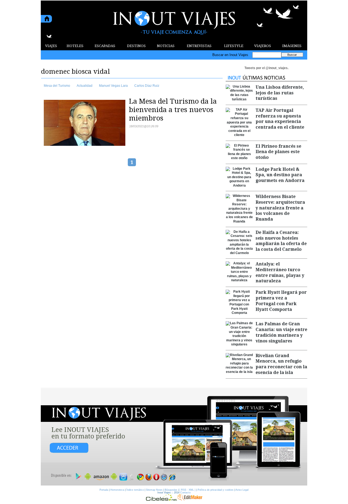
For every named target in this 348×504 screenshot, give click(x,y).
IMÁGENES (292, 46)
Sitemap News (154, 489)
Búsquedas (171, 489)
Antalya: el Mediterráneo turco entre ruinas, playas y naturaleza (280, 272)
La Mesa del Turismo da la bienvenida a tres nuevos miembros (173, 109)
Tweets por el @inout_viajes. (266, 68)
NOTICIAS (166, 46)
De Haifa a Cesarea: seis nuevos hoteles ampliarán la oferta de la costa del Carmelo (281, 241)
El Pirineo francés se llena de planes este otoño (278, 152)
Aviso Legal (241, 489)
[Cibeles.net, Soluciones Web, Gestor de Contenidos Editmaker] (161, 499)
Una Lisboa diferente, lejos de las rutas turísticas (280, 93)
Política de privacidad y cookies (216, 489)
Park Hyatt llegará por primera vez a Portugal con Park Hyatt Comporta (281, 301)
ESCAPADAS (105, 46)
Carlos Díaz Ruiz (146, 86)
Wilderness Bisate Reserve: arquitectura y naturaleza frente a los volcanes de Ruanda (280, 208)
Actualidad (84, 86)
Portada (104, 489)
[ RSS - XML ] (187, 489)
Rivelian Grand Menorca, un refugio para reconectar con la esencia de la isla (281, 364)
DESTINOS (136, 46)
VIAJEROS (262, 46)
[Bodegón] (174, 437)
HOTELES (75, 46)
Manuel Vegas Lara (113, 86)
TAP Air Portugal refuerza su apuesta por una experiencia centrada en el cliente (280, 119)
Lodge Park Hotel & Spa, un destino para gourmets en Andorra (280, 175)
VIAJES (51, 46)
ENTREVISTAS (199, 46)
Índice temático (135, 489)
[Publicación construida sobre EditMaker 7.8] (189, 499)
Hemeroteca (117, 489)
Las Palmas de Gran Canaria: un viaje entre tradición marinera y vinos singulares (281, 332)
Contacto (185, 492)
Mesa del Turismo (57, 86)
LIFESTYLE (233, 46)
